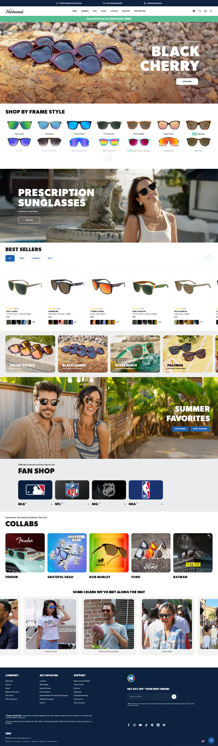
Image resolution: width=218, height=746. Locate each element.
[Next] (209, 258)
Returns (77, 688)
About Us (9, 681)
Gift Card (9, 695)
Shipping (77, 692)
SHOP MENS (180, 429)
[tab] (10, 258)
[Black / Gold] (107, 322)
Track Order (79, 685)
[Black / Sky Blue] (102, 322)
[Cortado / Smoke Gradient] (144, 322)
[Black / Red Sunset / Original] (109, 286)
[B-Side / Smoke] (28, 322)
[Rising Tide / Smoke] (196, 322)
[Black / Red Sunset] (92, 322)
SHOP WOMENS (200, 429)
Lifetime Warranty (81, 695)
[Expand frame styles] (109, 158)
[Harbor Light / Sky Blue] (23, 322)
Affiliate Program (47, 699)
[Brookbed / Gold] (186, 322)
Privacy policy (17, 741)
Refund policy (8, 741)
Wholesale (44, 685)
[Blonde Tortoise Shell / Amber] (191, 322)
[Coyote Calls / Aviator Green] (8, 322)
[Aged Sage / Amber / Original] (192, 286)
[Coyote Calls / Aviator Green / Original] (25, 286)
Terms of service (26, 741)
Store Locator (79, 703)
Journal (8, 685)
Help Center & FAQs (82, 681)
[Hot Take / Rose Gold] (60, 322)
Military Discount (12, 692)
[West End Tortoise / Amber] (50, 322)
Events (42, 703)
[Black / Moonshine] (70, 322)
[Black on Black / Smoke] (13, 322)
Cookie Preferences (52, 741)
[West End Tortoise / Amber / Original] (67, 286)
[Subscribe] (174, 696)
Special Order (45, 688)
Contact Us (78, 699)
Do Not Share (42, 741)
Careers (43, 681)
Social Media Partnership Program (54, 695)
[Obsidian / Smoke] (18, 322)
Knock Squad (45, 692)
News (7, 688)
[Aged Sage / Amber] (176, 322)
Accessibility (35, 741)
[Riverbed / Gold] (112, 322)
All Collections (11, 699)
